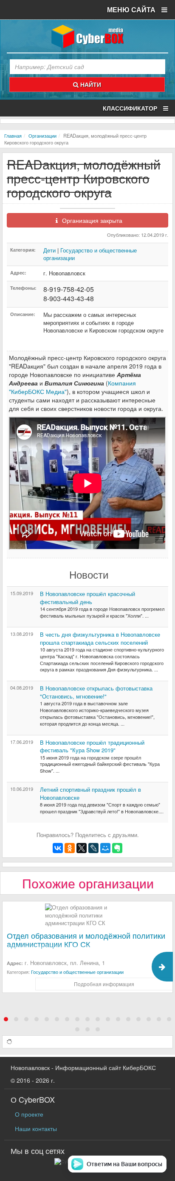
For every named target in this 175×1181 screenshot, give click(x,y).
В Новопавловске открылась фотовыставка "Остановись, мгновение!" (96, 692)
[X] (81, 848)
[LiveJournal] (93, 848)
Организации (42, 135)
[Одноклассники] (70, 848)
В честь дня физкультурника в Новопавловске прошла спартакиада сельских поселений (100, 638)
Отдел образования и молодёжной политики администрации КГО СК (86, 939)
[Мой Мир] (105, 848)
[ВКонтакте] (58, 848)
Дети (49, 250)
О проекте (29, 1114)
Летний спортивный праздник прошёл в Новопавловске (90, 793)
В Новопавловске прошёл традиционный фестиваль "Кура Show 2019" (92, 746)
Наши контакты (36, 1128)
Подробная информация (104, 983)
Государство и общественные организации (90, 254)
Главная (13, 135)
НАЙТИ (90, 84)
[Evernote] (117, 848)
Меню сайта (132, 9)
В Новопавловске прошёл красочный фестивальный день (87, 598)
